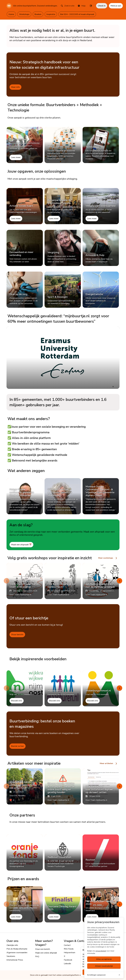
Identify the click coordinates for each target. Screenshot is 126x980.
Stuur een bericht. (42, 949)
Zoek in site (69, 5)
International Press (15, 960)
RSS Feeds (69, 949)
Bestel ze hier (17, 746)
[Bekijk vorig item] (6, 580)
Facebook (68, 960)
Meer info (15, 87)
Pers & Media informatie (17, 949)
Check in (101, 5)
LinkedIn (67, 963)
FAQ (37, 956)
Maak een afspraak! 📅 (21, 544)
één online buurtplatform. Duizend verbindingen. (35, 5)
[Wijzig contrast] (90, 5)
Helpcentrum (69, 952)
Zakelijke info (12, 945)
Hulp (83, 5)
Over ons (12, 941)
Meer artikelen (107, 763)
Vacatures (11, 956)
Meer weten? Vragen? (44, 943)
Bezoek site (16, 700)
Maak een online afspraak (46, 952)
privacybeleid (101, 951)
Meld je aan (116, 5)
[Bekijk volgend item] (119, 580)
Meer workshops (106, 558)
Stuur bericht (17, 634)
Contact (67, 945)
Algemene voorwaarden (17, 952)
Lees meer (16, 157)
